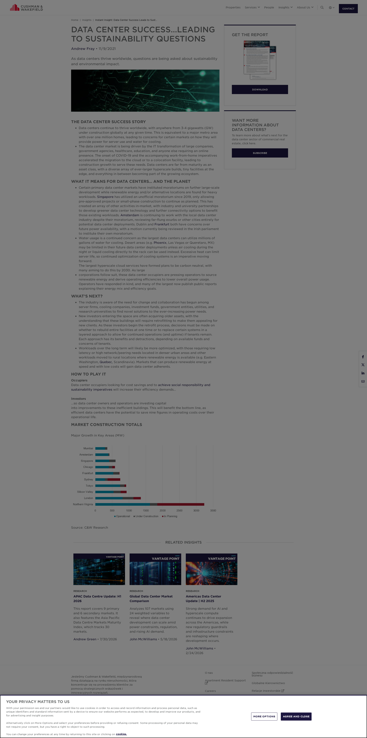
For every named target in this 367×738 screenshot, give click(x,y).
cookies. (121, 734)
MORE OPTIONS (264, 716)
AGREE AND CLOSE (296, 716)
